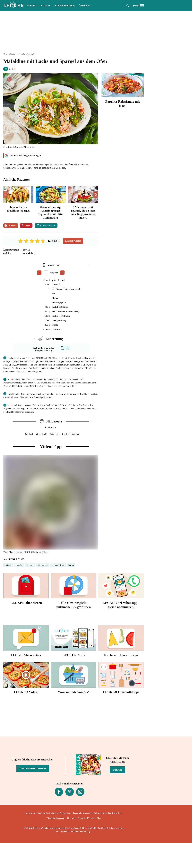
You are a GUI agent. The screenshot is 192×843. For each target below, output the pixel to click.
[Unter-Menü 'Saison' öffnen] (49, 5)
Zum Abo (117, 770)
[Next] (95, 194)
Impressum (30, 813)
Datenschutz (65, 813)
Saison (44, 5)
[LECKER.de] (13, 6)
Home (6, 54)
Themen (81, 818)
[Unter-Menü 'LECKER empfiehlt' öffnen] (74, 5)
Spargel (30, 54)
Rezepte (31, 5)
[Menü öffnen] (142, 5)
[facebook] (59, 792)
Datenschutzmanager (82, 813)
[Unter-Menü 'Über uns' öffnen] (89, 5)
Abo (98, 818)
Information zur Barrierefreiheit (108, 813)
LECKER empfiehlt (63, 5)
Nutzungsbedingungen (48, 813)
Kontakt (90, 818)
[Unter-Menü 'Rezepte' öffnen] (36, 5)
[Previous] (5, 194)
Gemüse (22, 54)
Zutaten (13, 54)
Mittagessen (42, 565)
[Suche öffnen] (127, 5)
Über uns (83, 5)
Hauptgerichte (58, 565)
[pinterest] (69, 792)
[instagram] (80, 792)
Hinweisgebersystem (56, 818)
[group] (50, 203)
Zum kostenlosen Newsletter (32, 768)
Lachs (71, 565)
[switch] (65, 348)
